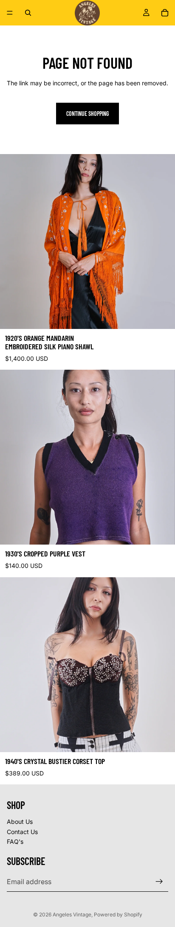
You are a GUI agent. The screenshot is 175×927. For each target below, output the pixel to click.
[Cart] (164, 12)
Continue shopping (87, 113)
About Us (20, 821)
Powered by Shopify (118, 914)
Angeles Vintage (72, 914)
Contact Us (22, 831)
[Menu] (10, 12)
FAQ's (15, 842)
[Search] (28, 12)
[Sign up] (159, 881)
